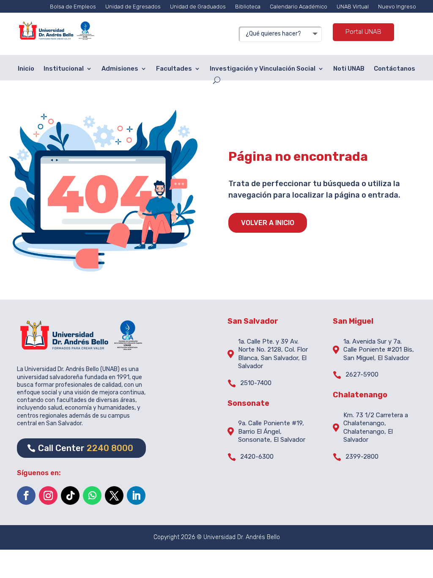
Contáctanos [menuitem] (394, 68)
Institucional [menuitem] (64, 68)
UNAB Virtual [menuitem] (353, 6)
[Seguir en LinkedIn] (136, 495)
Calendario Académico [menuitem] (298, 6)
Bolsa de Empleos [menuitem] (73, 6)
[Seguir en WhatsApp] (92, 495)
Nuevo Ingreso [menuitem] (397, 6)
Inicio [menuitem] (26, 68)
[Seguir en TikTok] (70, 495)
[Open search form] (216, 80)
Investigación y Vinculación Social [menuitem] (262, 68)
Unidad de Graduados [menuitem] (198, 6)
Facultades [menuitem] (174, 68)
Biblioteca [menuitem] (247, 6)
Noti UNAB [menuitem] (348, 68)
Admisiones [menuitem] (119, 68)
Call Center (85, 448)
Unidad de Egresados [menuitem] (133, 6)
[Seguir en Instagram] (48, 495)
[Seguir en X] (114, 495)
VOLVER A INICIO (267, 223)
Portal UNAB (363, 32)
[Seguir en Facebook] (26, 495)
